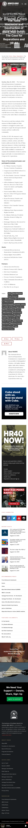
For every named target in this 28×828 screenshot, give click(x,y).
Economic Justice (20, 304)
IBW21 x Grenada (6, 592)
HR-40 (8, 307)
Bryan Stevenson (13, 296)
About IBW (4, 743)
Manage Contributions (7, 768)
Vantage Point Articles (7, 785)
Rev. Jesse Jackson (6, 633)
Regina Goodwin (17, 320)
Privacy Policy (5, 790)
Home (10, 56)
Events (9, 13)
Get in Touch (5, 763)
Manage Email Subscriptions (9, 774)
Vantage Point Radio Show (8, 782)
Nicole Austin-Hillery (13, 318)
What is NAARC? (8, 471)
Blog (14, 56)
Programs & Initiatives (7, 751)
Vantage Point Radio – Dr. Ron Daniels (11, 599)
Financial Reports (6, 754)
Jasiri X (18, 309)
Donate (6, 469)
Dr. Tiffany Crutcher (7, 301)
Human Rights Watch (18, 307)
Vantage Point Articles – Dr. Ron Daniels (12, 595)
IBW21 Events (5, 802)
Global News (5, 805)
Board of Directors (6, 749)
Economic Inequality (8, 304)
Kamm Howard (17, 312)
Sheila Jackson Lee (7, 326)
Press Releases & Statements (9, 580)
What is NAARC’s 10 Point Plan (11, 473)
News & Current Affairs (9, 16)
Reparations (21, 16)
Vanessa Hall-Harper (8, 329)
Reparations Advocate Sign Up (11, 479)
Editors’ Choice (5, 810)
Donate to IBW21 (6, 766)
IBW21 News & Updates (8, 309)
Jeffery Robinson (7, 312)
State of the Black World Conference (11, 602)
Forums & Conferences (10, 475)
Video (3, 586)
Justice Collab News (7, 608)
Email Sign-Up (5, 771)
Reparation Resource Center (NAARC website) (13, 611)
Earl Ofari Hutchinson (7, 630)
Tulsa (16, 326)
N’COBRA (17, 315)
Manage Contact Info (7, 777)
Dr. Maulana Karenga (7, 627)
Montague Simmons (8, 315)
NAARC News (17, 13)
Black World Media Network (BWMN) (11, 589)
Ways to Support (14, 699)
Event (3, 307)
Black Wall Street (17, 293)
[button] (25, 4)
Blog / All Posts (5, 813)
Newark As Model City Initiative (10, 605)
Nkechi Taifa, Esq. (6, 637)
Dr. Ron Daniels (20, 299)
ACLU (9, 293)
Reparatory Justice (15, 323)
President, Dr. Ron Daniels (8, 746)
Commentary (5, 807)
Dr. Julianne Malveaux (8, 299)
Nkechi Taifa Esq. (7, 320)
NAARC (9, 47)
